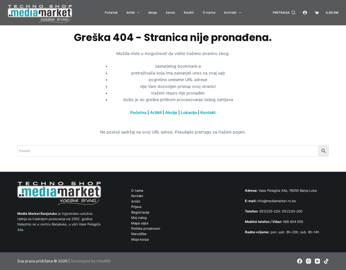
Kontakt (230, 12)
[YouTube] (317, 261)
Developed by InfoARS (91, 261)
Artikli (130, 12)
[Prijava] (305, 13)
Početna (138, 112)
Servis (170, 12)
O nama (209, 12)
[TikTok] (326, 261)
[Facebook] (299, 261)
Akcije (152, 12)
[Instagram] (308, 261)
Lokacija (189, 112)
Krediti (189, 12)
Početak (111, 12)
